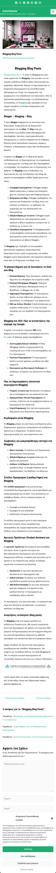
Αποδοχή (28, 849)
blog (6, 337)
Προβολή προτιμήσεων (28, 863)
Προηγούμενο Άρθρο (13, 698)
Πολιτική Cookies (26, 869)
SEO (31, 307)
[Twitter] (20, 3)
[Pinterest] (36, 3)
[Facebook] (16, 3)
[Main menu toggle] (53, 11)
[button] (52, 818)
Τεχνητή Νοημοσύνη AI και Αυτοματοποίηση (33, 737)
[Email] (40, 3)
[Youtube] (32, 3)
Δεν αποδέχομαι (28, 856)
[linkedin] (28, 3)
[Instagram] (24, 3)
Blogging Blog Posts (12, 75)
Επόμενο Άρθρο (44, 698)
